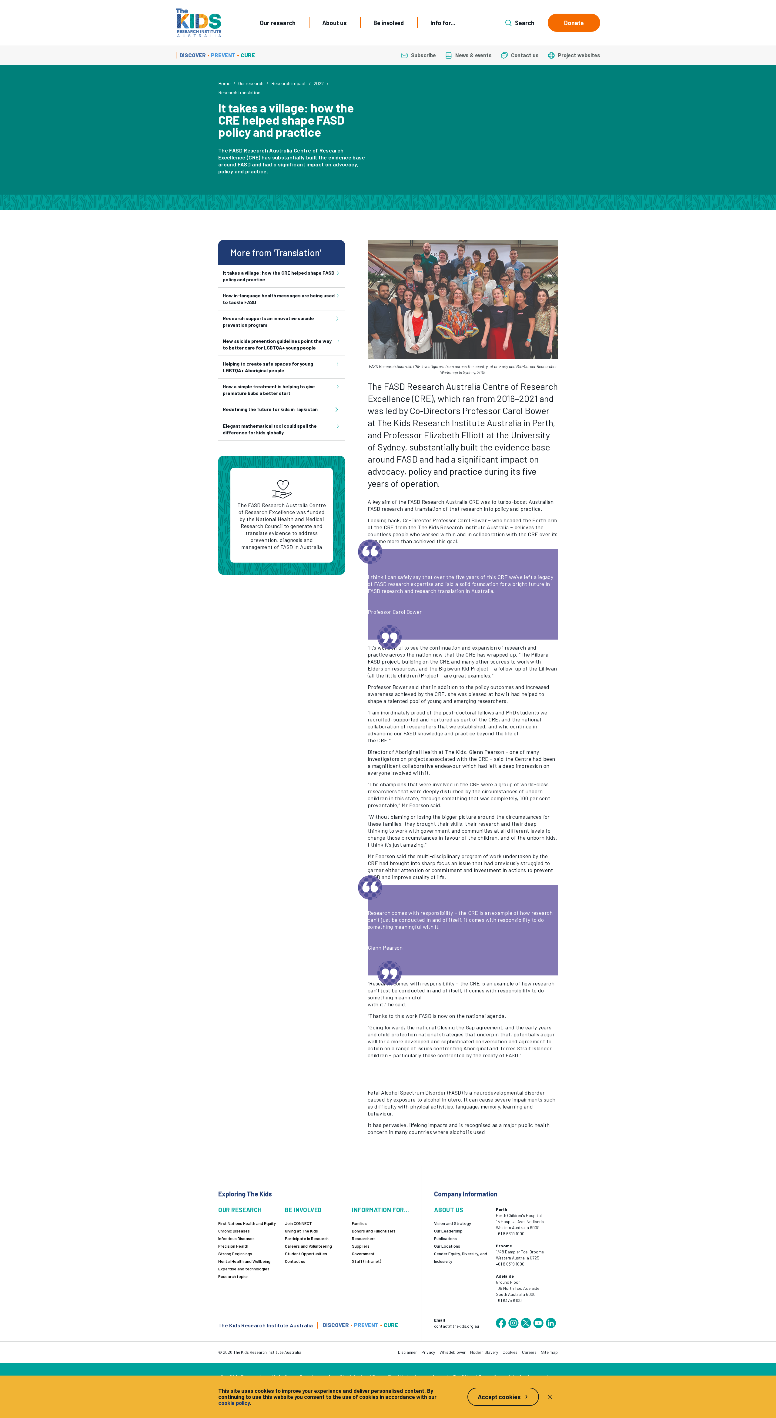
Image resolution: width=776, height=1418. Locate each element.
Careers (529, 1352)
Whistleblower (453, 1352)
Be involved (388, 22)
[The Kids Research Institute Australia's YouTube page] (538, 1323)
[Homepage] (198, 22)
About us (334, 22)
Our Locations (447, 1246)
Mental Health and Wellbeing (244, 1261)
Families (359, 1223)
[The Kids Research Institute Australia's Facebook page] (501, 1323)
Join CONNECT (298, 1223)
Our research (278, 22)
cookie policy (234, 1403)
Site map (549, 1352)
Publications (445, 1238)
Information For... (380, 1209)
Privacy (428, 1352)
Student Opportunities (306, 1253)
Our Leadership (448, 1230)
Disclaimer (407, 1352)
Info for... (442, 22)
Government (363, 1253)
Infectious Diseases (236, 1238)
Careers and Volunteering (308, 1246)
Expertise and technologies (243, 1268)
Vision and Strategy (452, 1223)
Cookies (510, 1352)
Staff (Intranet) (366, 1261)
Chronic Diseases (234, 1230)
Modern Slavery (484, 1352)
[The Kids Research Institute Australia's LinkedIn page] (551, 1323)
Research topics (233, 1276)
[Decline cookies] (550, 1397)
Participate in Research (307, 1238)
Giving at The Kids (301, 1230)
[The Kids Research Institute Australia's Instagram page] (513, 1323)
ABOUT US (448, 1209)
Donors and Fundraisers (374, 1230)
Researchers (364, 1238)
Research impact (288, 83)
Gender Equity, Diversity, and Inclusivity (460, 1257)
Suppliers (361, 1246)
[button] (463, 299)
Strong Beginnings (235, 1253)
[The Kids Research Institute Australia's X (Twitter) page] (526, 1323)
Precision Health (233, 1246)
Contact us (295, 1261)
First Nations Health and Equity (247, 1223)
